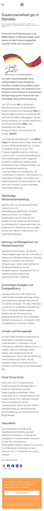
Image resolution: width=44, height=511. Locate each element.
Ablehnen (22, 498)
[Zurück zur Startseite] (22, 4)
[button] (3, 4)
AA (18, 126)
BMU (25, 123)
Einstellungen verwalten (22, 504)
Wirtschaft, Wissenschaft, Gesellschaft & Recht (20, 26)
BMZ (36, 110)
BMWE (13, 133)
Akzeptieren (22, 493)
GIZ (18, 104)
